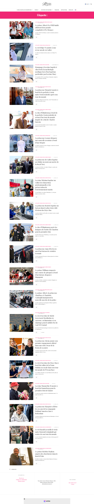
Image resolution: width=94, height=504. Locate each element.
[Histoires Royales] (47, 4)
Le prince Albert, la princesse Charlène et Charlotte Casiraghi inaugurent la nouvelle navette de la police (46, 296)
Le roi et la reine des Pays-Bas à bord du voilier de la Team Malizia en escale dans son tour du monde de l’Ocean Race (47, 366)
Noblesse (57, 9)
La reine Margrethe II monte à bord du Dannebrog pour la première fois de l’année (46, 388)
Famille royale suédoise (44, 312)
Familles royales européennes (24, 9)
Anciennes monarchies (46, 9)
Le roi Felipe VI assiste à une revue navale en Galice (45, 49)
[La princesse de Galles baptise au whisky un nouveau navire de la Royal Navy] (21, 165)
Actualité (37, 45)
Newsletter (64, 9)
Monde (36, 9)
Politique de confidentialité (21, 479)
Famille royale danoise (44, 64)
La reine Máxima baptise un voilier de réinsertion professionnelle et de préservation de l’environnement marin (45, 185)
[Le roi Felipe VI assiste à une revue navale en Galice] (21, 52)
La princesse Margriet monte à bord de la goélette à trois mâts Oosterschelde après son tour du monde (46, 93)
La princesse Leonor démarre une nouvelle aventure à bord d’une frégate (46, 140)
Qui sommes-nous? (72, 482)
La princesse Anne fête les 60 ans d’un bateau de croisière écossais (46, 251)
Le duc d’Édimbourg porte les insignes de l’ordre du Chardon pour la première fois (46, 229)
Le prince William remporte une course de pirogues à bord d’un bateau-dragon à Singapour (46, 273)
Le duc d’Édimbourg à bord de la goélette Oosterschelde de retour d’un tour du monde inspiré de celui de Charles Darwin (46, 117)
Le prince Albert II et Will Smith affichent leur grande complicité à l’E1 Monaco (47, 27)
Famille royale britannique (45, 109)
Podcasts (71, 9)
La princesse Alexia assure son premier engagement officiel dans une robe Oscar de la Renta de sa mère (46, 344)
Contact (72, 484)
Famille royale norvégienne (45, 448)
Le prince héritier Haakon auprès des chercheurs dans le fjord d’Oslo (46, 453)
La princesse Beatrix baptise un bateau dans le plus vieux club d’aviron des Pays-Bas (47, 208)
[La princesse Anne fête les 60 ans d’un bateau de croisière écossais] (21, 254)
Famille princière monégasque (46, 289)
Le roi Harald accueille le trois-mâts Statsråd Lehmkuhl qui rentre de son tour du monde (46, 431)
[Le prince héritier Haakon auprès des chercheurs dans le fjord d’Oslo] (21, 456)
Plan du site (21, 478)
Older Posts (13, 469)
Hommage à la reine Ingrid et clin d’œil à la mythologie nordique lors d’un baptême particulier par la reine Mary (46, 70)
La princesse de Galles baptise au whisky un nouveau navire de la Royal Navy (47, 162)
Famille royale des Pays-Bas (45, 86)
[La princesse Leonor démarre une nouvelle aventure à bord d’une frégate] (21, 143)
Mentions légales (21, 481)
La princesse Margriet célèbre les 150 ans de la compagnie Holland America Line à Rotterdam (46, 410)
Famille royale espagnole (45, 45)
